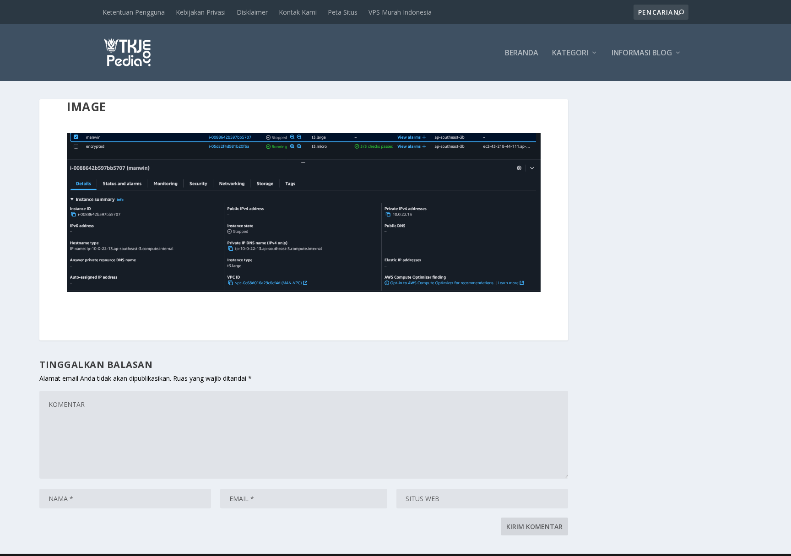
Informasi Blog (642, 53)
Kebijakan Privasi (201, 12)
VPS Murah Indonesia (400, 12)
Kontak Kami (298, 12)
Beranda (521, 53)
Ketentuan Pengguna (134, 12)
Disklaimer (252, 12)
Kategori (570, 53)
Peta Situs (343, 12)
